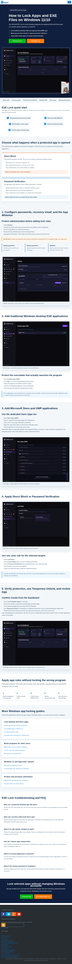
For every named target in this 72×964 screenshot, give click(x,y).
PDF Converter (5, 953)
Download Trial (17, 41)
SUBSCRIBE (4, 928)
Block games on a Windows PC (12, 753)
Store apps (53, 100)
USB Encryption (5, 936)
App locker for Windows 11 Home (13, 765)
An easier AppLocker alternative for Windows (16, 768)
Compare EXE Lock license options (13, 783)
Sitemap (42, 958)
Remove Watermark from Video (10, 955)
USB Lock (3, 938)
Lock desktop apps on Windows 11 (13, 728)
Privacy (37, 958)
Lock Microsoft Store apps (11, 732)
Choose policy (16, 100)
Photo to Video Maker (7, 941)
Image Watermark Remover (9, 957)
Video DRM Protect (6, 946)
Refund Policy (53, 958)
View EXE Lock (35, 41)
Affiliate (59, 958)
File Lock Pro (4, 939)
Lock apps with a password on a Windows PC (16, 735)
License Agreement (29, 958)
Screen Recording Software (9, 943)
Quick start (6, 100)
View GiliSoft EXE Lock (43, 896)
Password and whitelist (30, 100)
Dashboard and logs (65, 100)
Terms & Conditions (18, 958)
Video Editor (4, 945)
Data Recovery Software (8, 950)
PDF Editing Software (7, 952)
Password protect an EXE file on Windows (15, 725)
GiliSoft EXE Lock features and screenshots (16, 780)
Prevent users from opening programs (14, 750)
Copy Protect (5, 948)
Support (47, 958)
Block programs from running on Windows (15, 747)
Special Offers (9, 958)
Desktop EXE (43, 100)
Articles (64, 958)
